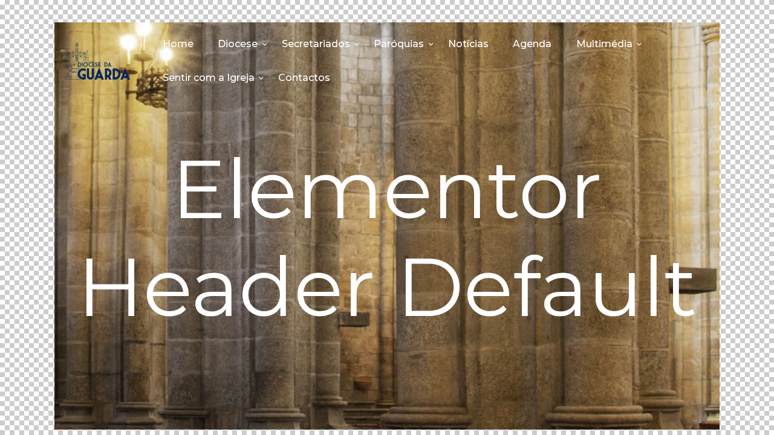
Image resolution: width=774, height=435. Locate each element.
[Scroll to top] (744, 406)
